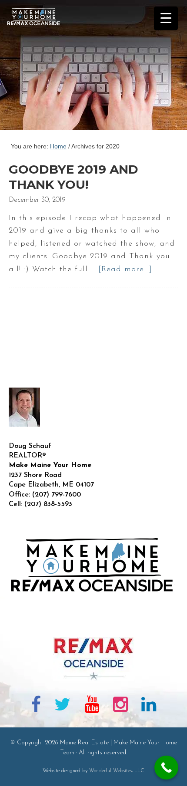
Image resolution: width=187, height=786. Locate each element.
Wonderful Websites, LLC (116, 770)
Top (177, 774)
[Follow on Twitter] (63, 706)
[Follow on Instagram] (120, 706)
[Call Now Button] (166, 767)
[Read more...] (125, 269)
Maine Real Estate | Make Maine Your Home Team (38, 67)
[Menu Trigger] (166, 18)
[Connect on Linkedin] (148, 706)
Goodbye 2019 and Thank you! (73, 177)
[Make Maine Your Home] (93, 623)
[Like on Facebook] (36, 706)
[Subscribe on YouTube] (91, 706)
